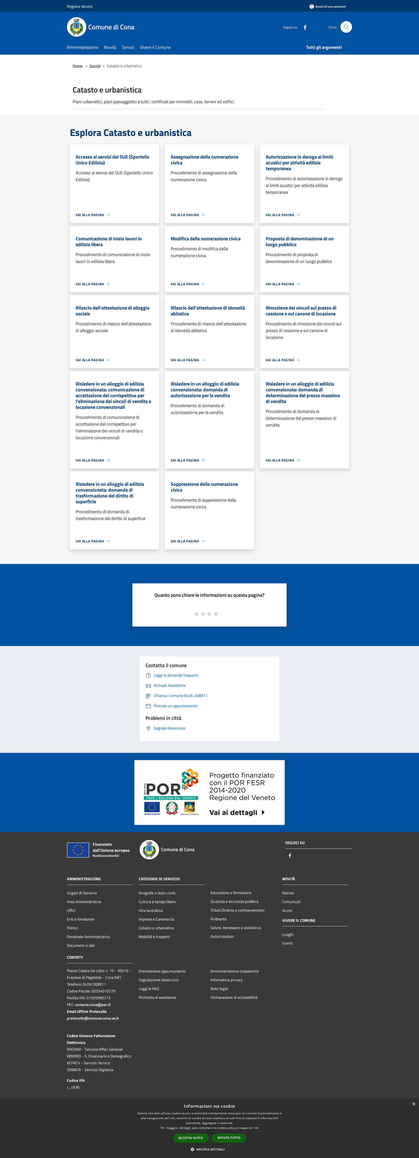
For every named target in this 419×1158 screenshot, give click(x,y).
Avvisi (287, 910)
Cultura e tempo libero (157, 902)
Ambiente (218, 919)
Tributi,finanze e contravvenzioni (237, 910)
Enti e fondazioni (81, 919)
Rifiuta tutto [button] (229, 1138)
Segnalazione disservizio (159, 980)
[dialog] (209, 1128)
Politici (72, 928)
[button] (209, 1149)
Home (77, 66)
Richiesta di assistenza (157, 997)
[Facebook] (303, 27)
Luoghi (287, 934)
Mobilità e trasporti (154, 937)
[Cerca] (346, 27)
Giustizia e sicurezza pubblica (234, 901)
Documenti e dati (81, 945)
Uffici (71, 910)
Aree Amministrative (84, 902)
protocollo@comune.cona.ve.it (93, 1018)
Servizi (95, 66)
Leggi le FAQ (149, 988)
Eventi (287, 943)
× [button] (413, 1104)
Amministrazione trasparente (234, 971)
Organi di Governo (82, 893)
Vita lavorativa (151, 910)
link (256, 1128)
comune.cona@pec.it (93, 1004)
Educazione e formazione (230, 893)
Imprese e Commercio (156, 919)
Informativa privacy (226, 980)
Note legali (219, 988)
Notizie (288, 893)
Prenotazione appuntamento (162, 971)
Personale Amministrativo (88, 937)
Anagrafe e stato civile (157, 893)
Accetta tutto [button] (190, 1138)
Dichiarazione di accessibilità (234, 997)
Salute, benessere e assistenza (235, 928)
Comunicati (291, 902)
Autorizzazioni (222, 936)
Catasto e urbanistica (156, 928)
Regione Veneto (80, 6)
